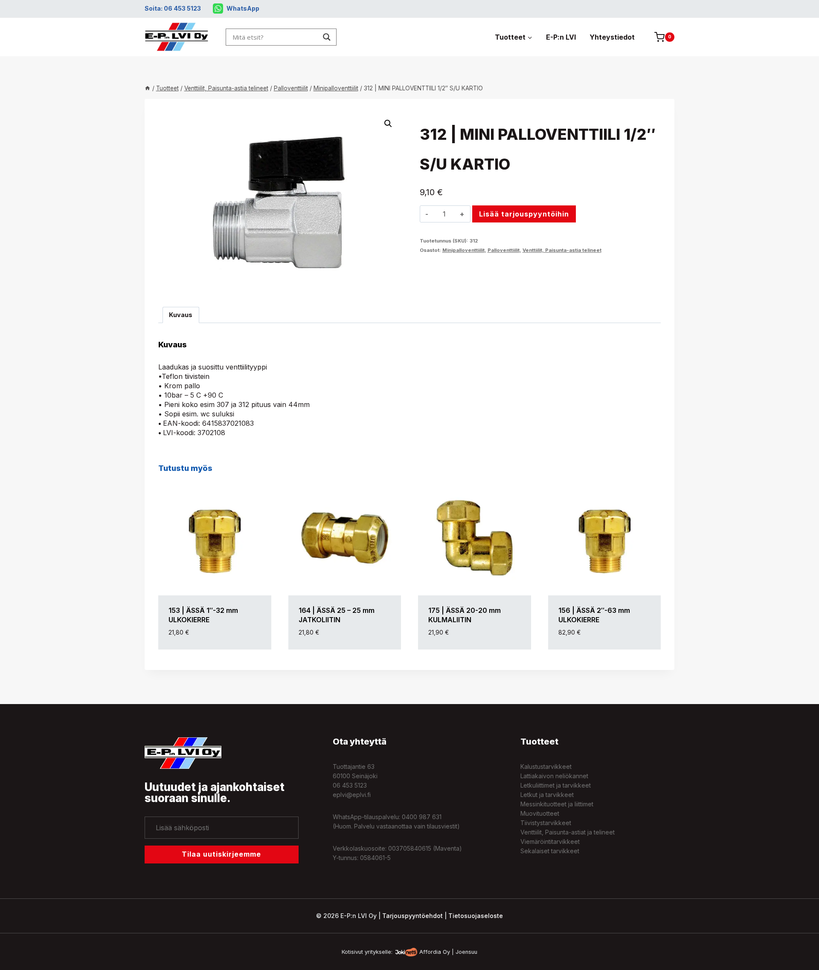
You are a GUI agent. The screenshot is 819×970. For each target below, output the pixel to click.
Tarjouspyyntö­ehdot (412, 915)
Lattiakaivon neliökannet (554, 775)
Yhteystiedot (612, 37)
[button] (388, 123)
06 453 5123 (350, 785)
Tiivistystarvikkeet (545, 822)
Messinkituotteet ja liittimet (556, 804)
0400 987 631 (421, 816)
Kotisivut (352, 952)
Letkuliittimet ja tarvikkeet (555, 785)
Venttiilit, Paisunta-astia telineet (562, 250)
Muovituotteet (539, 813)
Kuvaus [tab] (180, 314)
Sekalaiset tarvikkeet (549, 851)
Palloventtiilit (504, 250)
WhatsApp (243, 8)
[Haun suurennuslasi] (327, 37)
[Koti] (148, 88)
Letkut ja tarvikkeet (547, 794)
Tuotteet (539, 741)
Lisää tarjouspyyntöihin (524, 214)
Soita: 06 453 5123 (173, 8)
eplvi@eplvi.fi (352, 794)
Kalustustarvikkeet (546, 766)
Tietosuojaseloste (475, 915)
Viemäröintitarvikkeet (550, 841)
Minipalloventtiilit (463, 250)
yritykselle (378, 952)
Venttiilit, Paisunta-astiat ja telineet (567, 832)
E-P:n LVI (561, 37)
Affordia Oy (434, 952)
